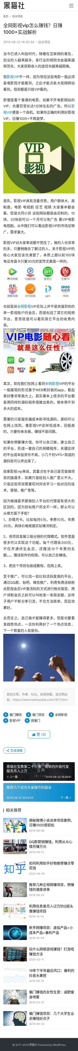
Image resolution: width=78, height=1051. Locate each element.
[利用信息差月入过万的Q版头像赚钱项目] (15, 911)
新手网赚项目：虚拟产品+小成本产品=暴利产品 (51, 930)
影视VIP (13, 77)
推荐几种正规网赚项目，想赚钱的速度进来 (51, 887)
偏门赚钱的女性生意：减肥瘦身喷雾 (51, 994)
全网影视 (24, 306)
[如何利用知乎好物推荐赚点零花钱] (15, 868)
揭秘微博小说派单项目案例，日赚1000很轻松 (51, 822)
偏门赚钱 (16, 714)
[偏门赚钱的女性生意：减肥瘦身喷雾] (15, 997)
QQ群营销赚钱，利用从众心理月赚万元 (50, 844)
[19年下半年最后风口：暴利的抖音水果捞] (15, 975)
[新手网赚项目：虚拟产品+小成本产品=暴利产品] (15, 932)
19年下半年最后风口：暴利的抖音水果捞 (51, 972)
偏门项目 (38, 714)
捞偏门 (35, 720)
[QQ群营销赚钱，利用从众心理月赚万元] (15, 846)
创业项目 (44, 42)
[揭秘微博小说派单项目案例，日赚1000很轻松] (15, 825)
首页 (5, 16)
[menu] (71, 6)
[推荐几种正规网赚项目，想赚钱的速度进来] (15, 889)
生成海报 (16, 750)
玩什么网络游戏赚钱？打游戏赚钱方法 (51, 951)
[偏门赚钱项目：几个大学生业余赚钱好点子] (15, 1018)
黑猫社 (33, 1044)
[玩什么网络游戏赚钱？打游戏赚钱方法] (15, 954)
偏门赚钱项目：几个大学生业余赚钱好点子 (51, 1015)
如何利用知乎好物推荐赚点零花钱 (51, 865)
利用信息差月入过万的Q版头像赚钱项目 (51, 908)
